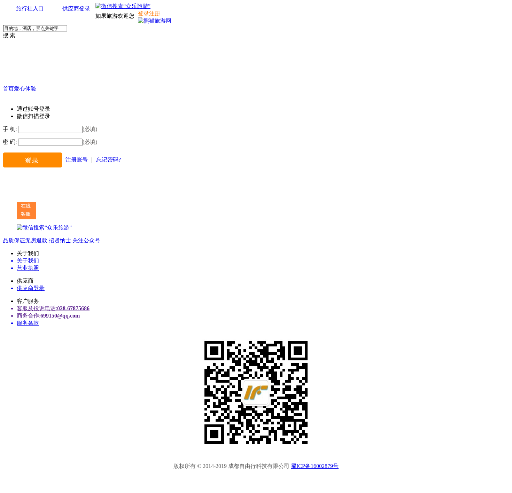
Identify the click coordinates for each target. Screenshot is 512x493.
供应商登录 (76, 8)
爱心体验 (25, 89)
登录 (143, 13)
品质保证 (14, 240)
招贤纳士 (59, 240)
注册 (154, 13)
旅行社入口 (30, 8)
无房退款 (36, 240)
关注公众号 (85, 240)
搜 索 (9, 35)
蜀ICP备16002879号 (315, 466)
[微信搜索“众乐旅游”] (122, 6)
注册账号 (76, 160)
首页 (8, 89)
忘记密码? (108, 160)
